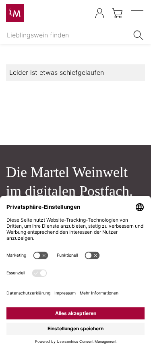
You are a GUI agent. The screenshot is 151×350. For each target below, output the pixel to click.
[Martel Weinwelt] (15, 13)
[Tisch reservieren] (83, 13)
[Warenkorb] (118, 13)
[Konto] (100, 13)
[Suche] (140, 35)
